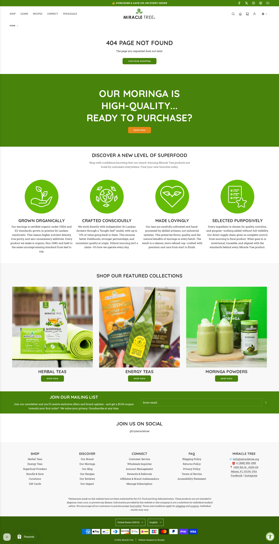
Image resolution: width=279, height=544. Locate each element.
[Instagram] (253, 3)
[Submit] (265, 402)
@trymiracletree (139, 431)
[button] (265, 13)
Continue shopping (139, 61)
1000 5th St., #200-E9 (245, 467)
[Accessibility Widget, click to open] (270, 536)
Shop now (139, 130)
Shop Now (52, 378)
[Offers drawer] (240, 13)
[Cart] (247, 13)
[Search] (233, 13)
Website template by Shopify (151, 540)
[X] (246, 3)
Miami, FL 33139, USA (244, 471)
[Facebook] (239, 3)
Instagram (251, 475)
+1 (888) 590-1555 (246, 463)
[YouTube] (267, 3)
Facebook (236, 475)
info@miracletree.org (246, 459)
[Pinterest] (260, 3)
